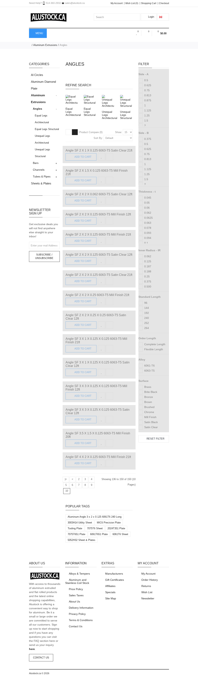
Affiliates (110, 586)
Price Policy (76, 589)
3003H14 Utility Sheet (80, 522)
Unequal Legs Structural (42, 153)
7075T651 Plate (76, 534)
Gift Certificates (114, 579)
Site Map (110, 598)
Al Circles (37, 75)
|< (66, 479)
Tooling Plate (75, 528)
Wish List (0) (131, 3)
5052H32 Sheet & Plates (81, 540)
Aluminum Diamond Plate (43, 85)
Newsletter (147, 598)
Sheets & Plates (41, 183)
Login (150, 16)
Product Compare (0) (90, 132)
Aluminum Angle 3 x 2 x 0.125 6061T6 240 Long (94, 516)
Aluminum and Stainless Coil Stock (77, 581)
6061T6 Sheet (120, 534)
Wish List (146, 592)
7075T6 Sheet (95, 528)
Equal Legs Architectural (42, 119)
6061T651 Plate (99, 534)
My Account (117, 3)
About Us (74, 601)
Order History (149, 579)
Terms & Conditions (81, 620)
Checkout (164, 3)
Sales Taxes (76, 595)
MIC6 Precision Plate (109, 522)
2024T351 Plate (116, 528)
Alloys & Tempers (79, 573)
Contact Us (41, 657)
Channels (38, 169)
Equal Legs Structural (47, 129)
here (32, 649)
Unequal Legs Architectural (42, 139)
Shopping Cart (148, 3)
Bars (35, 162)
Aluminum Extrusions (45, 45)
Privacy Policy (77, 613)
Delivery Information (81, 607)
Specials (110, 592)
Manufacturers (114, 573)
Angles (63, 45)
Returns (146, 586)
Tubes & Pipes (41, 176)
